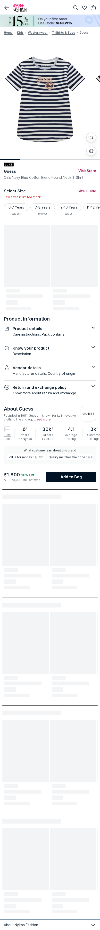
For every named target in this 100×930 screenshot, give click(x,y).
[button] (7, 8)
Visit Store (87, 171)
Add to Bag (71, 476)
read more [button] (43, 419)
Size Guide (87, 191)
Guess (10, 171)
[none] (50, 21)
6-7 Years (16, 207)
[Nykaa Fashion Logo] (40, 8)
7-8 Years (42, 207)
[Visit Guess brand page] (88, 413)
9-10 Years (69, 207)
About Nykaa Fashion (21, 925)
